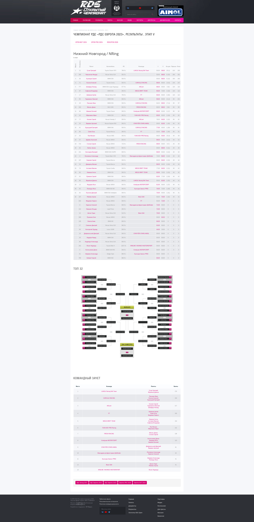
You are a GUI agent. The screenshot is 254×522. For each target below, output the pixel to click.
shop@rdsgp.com (81, 503)
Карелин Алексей (91, 205)
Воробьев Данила (91, 180)
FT (141, 95)
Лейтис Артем (91, 148)
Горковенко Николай (91, 99)
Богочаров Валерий (91, 152)
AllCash (141, 87)
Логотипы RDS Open (135, 513)
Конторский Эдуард (91, 229)
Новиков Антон (91, 172)
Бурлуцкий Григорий (91, 127)
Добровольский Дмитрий (91, 233)
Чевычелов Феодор (91, 74)
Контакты (178, 20)
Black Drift (141, 197)
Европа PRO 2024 (125, 483)
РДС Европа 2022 (96, 483)
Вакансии (161, 516)
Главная (75, 20)
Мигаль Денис (91, 107)
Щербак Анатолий (91, 140)
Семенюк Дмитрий (91, 225)
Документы (132, 506)
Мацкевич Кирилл (91, 201)
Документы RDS (165, 20)
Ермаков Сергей (91, 176)
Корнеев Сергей (91, 160)
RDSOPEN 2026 (112, 42)
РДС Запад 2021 (82, 483)
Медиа (130, 20)
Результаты (99, 20)
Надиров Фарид (91, 237)
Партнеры (140, 20)
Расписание (87, 20)
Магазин (120, 20)
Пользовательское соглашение (109, 501)
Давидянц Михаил (91, 164)
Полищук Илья (91, 188)
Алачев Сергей (91, 119)
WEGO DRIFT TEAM (141, 91)
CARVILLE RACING (141, 82)
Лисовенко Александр (91, 156)
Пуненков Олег (91, 217)
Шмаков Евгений (91, 111)
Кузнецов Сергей (91, 78)
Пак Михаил (91, 135)
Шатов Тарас (91, 213)
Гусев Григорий (91, 70)
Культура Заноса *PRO (141, 188)
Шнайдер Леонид (91, 87)
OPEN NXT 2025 (81, 42)
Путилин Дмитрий (91, 193)
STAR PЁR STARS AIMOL (141, 123)
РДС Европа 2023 (110, 483)
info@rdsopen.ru (80, 504)
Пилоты (109, 20)
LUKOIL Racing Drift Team (141, 70)
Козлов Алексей (91, 82)
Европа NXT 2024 (140, 483)
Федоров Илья (91, 184)
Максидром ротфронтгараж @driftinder (141, 156)
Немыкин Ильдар (91, 209)
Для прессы (151, 20)
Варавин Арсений (91, 123)
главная (75, 30)
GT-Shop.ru (89, 507)
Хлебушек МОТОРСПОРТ (141, 111)
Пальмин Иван (91, 103)
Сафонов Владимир (91, 91)
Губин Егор (91, 131)
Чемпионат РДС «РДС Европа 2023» (88, 30)
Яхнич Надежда (91, 245)
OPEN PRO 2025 (97, 42)
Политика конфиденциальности (109, 504)
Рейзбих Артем (91, 197)
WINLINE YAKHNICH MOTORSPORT (141, 245)
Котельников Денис (91, 250)
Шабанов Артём (91, 95)
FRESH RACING (141, 107)
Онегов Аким (91, 221)
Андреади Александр (91, 241)
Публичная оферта (105, 499)
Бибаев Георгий (91, 258)
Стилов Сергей (91, 144)
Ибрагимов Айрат (91, 115)
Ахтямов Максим (91, 168)
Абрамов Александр (91, 254)
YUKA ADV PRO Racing (141, 115)
